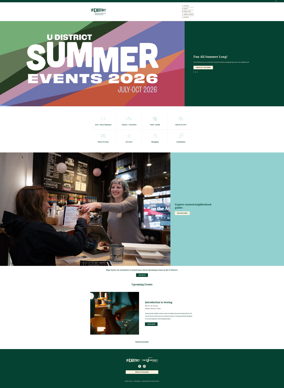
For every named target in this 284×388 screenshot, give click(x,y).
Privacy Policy (129, 381)
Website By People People (152, 381)
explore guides (182, 213)
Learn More (151, 324)
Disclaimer (137, 381)
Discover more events (142, 342)
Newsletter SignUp (142, 372)
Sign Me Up (142, 275)
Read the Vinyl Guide (203, 67)
